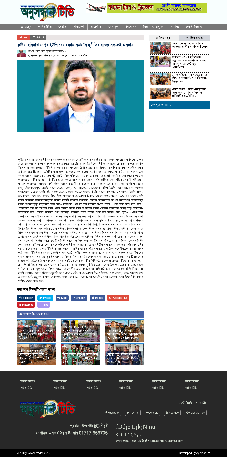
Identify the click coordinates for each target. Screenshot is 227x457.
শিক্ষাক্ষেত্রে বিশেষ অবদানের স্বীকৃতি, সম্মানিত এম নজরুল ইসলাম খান (80, 358)
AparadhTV (203, 453)
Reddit (98, 298)
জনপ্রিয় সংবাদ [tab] (194, 38)
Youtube (173, 412)
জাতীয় (62, 27)
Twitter (46, 298)
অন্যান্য (174, 27)
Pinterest (27, 304)
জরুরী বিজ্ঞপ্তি (194, 27)
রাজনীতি (96, 27)
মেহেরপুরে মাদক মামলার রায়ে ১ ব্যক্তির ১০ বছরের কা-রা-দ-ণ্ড (123, 358)
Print (45, 304)
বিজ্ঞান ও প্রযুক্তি (153, 27)
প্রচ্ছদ (27, 27)
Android (153, 412)
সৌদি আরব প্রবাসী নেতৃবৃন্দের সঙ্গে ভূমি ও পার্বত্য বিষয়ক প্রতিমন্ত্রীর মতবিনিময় (34, 356)
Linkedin (80, 298)
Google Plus (120, 298)
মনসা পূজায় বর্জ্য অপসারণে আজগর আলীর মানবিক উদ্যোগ (36, 334)
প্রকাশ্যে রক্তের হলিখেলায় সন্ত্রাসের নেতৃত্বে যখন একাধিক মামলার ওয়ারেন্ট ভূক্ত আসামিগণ (79, 332)
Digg (63, 298)
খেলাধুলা (113, 27)
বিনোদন (131, 27)
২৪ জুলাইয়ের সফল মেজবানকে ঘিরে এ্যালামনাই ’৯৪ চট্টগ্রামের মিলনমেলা (124, 334)
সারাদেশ (78, 27)
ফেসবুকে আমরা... (161, 105)
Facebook (27, 298)
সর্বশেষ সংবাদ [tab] (164, 38)
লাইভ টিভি (45, 27)
